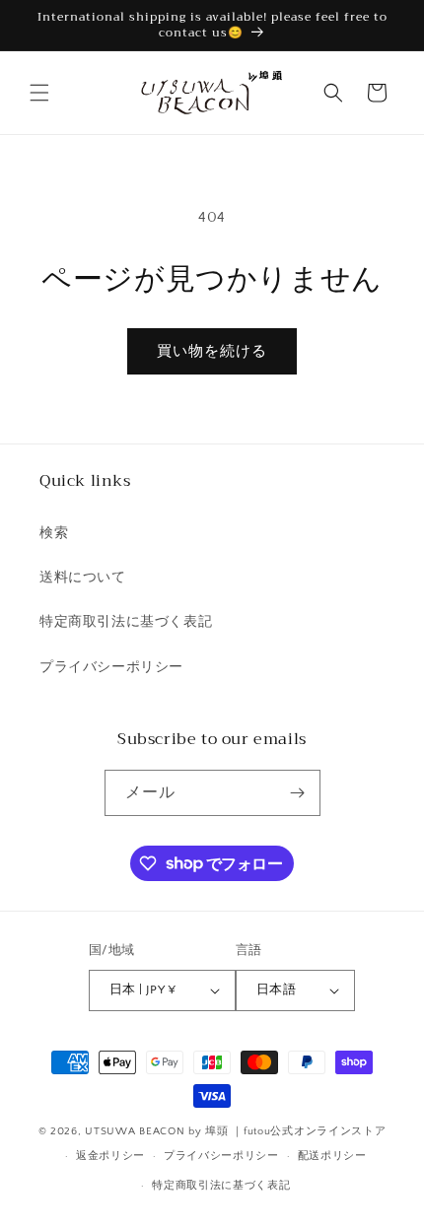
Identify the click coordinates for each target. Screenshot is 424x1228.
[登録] (297, 793)
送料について (82, 577)
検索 (53, 533)
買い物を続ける (212, 351)
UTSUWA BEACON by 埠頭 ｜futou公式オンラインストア (235, 1131)
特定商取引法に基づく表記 (125, 622)
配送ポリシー (332, 1156)
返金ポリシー (110, 1156)
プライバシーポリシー (111, 667)
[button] (39, 92)
